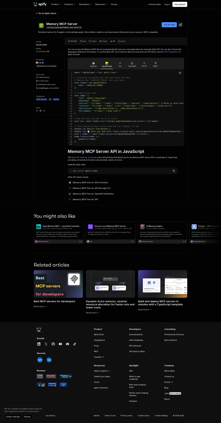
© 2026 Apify (178, 415)
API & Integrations (171, 52)
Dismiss (27, 417)
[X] (46, 344)
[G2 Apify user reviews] (41, 384)
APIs (131, 371)
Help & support (100, 371)
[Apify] (40, 4)
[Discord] (67, 344)
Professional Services (174, 334)
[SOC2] (49, 360)
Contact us (169, 376)
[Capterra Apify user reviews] (65, 376)
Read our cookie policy (29, 411)
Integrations (99, 340)
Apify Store (99, 334)
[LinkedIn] (39, 344)
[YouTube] (60, 344)
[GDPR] (40, 360)
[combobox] (180, 24)
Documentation (136, 334)
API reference (135, 346)
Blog (166, 388)
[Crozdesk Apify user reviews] (63, 384)
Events (167, 382)
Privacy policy (127, 415)
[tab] (72, 41)
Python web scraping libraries (138, 394)
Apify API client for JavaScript (84, 157)
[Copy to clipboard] (180, 73)
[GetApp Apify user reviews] (40, 376)
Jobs (172, 393)
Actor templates (136, 340)
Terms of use (110, 415)
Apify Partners (170, 340)
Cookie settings (161, 415)
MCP (96, 351)
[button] (104, 329)
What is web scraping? (134, 377)
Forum (96, 382)
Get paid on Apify (137, 351)
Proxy (96, 346)
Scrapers (133, 401)
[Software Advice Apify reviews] (51, 376)
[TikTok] (75, 344)
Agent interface (101, 388)
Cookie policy (144, 415)
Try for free (169, 24)
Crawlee (97, 357)
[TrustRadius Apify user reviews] (52, 384)
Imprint (96, 415)
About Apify (169, 371)
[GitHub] (53, 344)
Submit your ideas (102, 376)
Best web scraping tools (137, 386)
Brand (167, 399)
